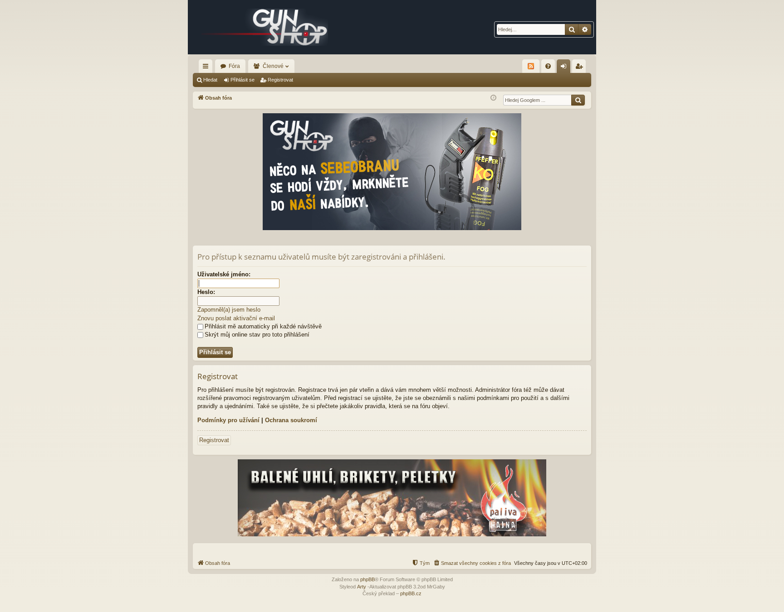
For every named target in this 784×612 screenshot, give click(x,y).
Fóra (234, 66)
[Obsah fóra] (265, 27)
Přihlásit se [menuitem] (565, 68)
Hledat (210, 79)
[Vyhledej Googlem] (578, 100)
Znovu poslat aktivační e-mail (236, 318)
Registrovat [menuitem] (581, 68)
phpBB (367, 579)
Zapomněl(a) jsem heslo (228, 309)
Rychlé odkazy (207, 68)
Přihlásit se (242, 79)
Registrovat (280, 79)
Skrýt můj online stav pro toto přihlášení (257, 334)
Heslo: (206, 292)
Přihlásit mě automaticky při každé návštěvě (263, 326)
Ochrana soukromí (291, 420)
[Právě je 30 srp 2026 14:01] (493, 98)
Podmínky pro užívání (228, 420)
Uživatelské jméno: (223, 274)
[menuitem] (548, 66)
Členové (273, 66)
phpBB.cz (410, 593)
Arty (361, 586)
